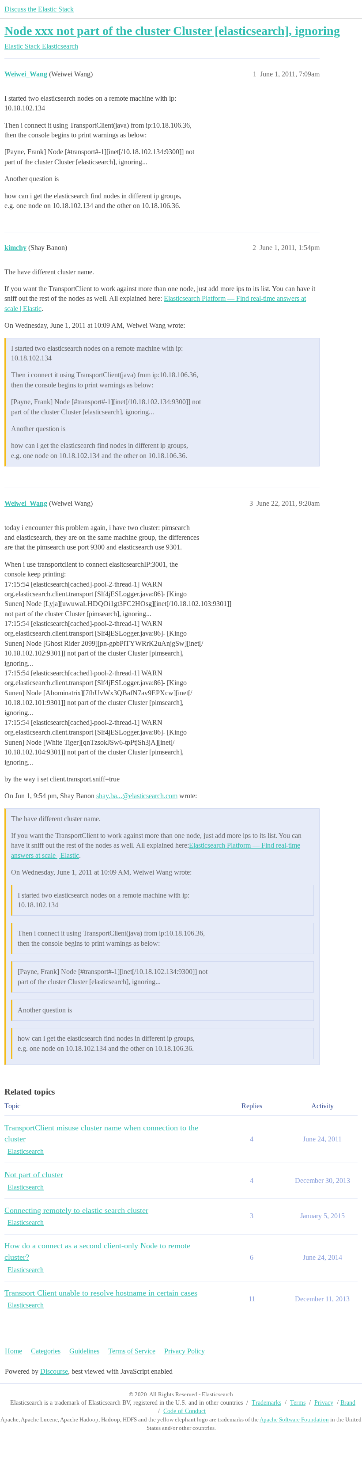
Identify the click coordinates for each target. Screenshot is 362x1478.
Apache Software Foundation (294, 1419)
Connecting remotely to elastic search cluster (76, 1210)
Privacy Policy (184, 1351)
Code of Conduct (184, 1411)
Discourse (54, 1371)
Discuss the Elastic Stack (39, 9)
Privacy (323, 1402)
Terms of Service (131, 1351)
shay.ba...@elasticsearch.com (136, 796)
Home (13, 1351)
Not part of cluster (33, 1174)
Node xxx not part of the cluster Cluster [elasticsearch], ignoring (172, 31)
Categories (45, 1351)
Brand (347, 1402)
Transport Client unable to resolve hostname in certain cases (100, 1293)
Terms (297, 1402)
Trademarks (266, 1402)
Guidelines (84, 1351)
